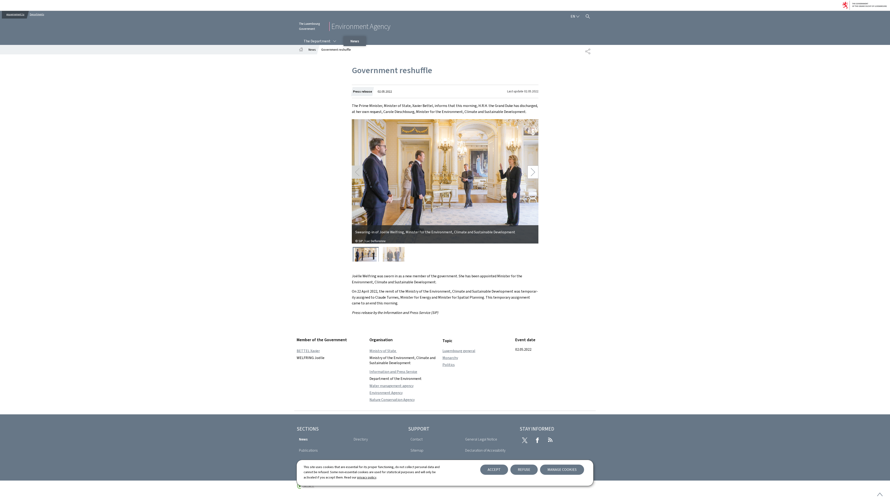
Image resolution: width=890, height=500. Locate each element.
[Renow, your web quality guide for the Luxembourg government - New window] (306, 487)
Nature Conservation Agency (392, 399)
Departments (37, 14)
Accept (494, 469)
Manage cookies (562, 469)
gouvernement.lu (15, 14)
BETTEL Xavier (308, 350)
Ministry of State (383, 350)
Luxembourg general (458, 350)
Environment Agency (386, 392)
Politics (448, 364)
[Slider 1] (366, 254)
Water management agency (391, 385)
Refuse (524, 469)
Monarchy (450, 357)
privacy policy (366, 477)
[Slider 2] (394, 254)
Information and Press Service (393, 371)
